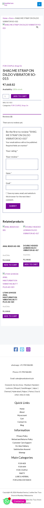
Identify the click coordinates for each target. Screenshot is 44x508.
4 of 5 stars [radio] (27, 151)
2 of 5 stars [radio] (22, 151)
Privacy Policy (22, 436)
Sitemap (22, 453)
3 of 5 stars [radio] (25, 151)
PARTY (22, 473)
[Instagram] (28, 349)
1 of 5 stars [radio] (20, 151)
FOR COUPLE (8, 66)
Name (9, 173)
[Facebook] (15, 349)
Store (11, 18)
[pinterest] (22, 349)
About (22, 412)
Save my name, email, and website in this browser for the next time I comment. (21, 196)
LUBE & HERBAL (22, 477)
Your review (12, 157)
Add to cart (20, 96)
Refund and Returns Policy (22, 439)
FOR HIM (22, 467)
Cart (22, 419)
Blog (22, 425)
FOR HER (22, 463)
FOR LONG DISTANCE (22, 480)
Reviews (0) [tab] (7, 117)
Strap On (18, 66)
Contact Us (22, 422)
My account (22, 415)
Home (5, 18)
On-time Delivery (22, 446)
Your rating (12, 151)
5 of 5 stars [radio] (30, 151)
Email (8, 183)
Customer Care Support (22, 443)
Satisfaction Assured (22, 449)
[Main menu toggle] (39, 4)
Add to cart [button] (10, 265)
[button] (37, 27)
